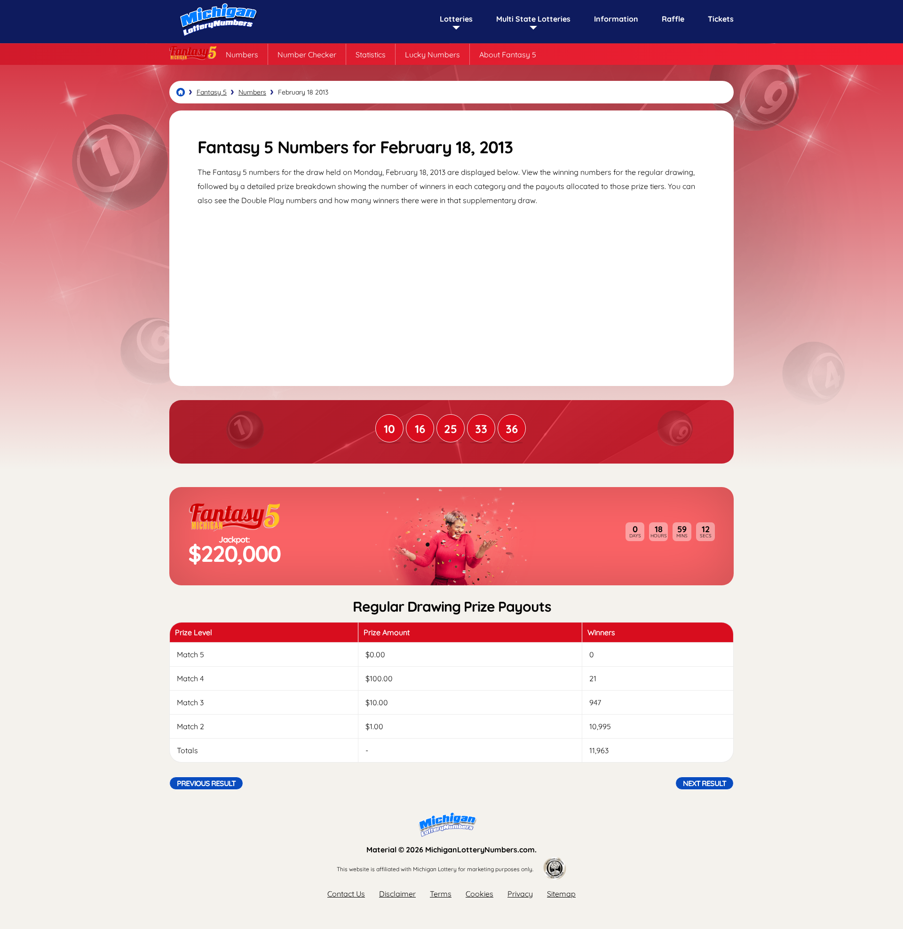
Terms (441, 893)
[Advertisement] (451, 287)
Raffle (673, 19)
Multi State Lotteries (533, 19)
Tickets (721, 19)
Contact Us (346, 893)
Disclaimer (397, 893)
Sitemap (561, 893)
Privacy (520, 893)
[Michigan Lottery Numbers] (180, 92)
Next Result (704, 783)
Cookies (479, 893)
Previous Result (206, 783)
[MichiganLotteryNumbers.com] (216, 38)
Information (616, 19)
